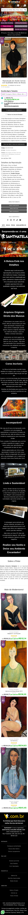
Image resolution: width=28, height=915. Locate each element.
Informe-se (14, 893)
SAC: (14, 903)
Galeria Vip (7, 29)
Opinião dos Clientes (21, 29)
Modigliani (11, 154)
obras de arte (5, 156)
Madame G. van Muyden (14, 633)
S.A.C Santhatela (14, 866)
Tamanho (14, 91)
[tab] (3, 225)
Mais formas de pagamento (11, 106)
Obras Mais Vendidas (7, 23)
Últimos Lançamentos (14, 851)
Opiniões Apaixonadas (14, 878)
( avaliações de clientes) (14, 85)
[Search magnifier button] (25, 9)
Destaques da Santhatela (14, 846)
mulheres (17, 154)
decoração (8, 152)
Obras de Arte (18, 13)
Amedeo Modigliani (19, 14)
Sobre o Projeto (14, 890)
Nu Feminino (14, 740)
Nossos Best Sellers (14, 848)
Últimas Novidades (21, 23)
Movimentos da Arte (21, 26)
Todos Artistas (7, 26)
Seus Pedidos (14, 863)
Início (5, 13)
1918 (10, 158)
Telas (10, 13)
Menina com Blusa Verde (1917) (14, 691)
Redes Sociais (14, 881)
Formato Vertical (16, 152)
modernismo (4, 154)
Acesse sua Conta (14, 861)
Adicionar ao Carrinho (15, 110)
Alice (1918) (14, 803)
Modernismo (7, 14)
